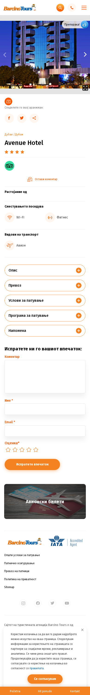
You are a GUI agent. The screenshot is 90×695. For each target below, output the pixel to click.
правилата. (37, 668)
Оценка (12, 443)
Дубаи (9, 134)
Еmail (10, 422)
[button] (67, 54)
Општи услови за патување (22, 555)
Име (9, 401)
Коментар (12, 357)
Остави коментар (46, 179)
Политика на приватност (20, 579)
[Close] (82, 629)
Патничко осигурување (19, 563)
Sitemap (9, 587)
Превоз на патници (16, 571)
